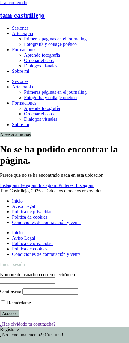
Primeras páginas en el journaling (55, 38)
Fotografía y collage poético (50, 44)
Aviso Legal (23, 206)
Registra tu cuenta (17, 340)
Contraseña (10, 291)
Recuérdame (18, 302)
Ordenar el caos (39, 60)
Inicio (17, 200)
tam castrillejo (22, 15)
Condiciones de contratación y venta (46, 222)
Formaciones (24, 49)
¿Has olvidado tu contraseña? (28, 324)
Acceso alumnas (15, 134)
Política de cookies (29, 217)
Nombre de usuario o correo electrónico (37, 274)
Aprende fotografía (42, 55)
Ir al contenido (13, 2)
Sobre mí (20, 71)
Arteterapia (22, 33)
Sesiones (20, 28)
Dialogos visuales (40, 65)
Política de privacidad (32, 211)
